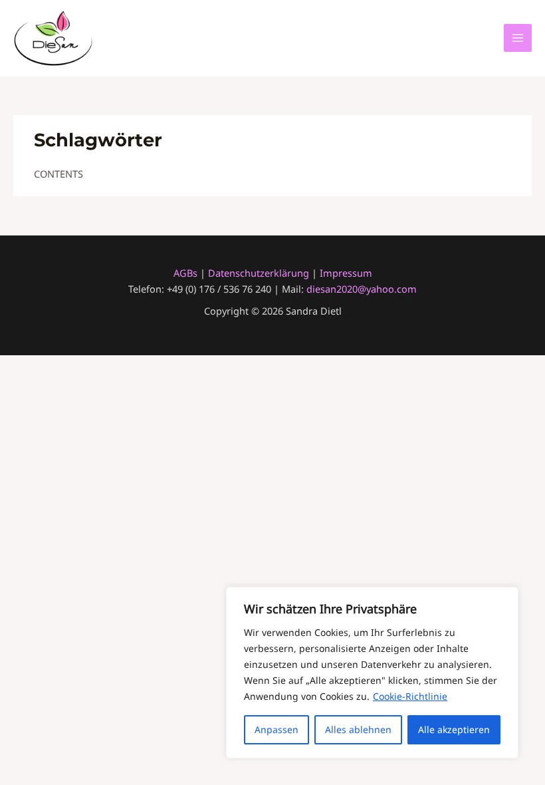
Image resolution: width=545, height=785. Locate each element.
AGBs (185, 272)
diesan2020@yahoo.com (361, 288)
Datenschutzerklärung (260, 272)
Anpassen (276, 729)
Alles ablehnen (358, 729)
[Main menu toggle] (518, 38)
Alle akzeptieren (454, 729)
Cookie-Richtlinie (410, 696)
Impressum (346, 272)
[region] (372, 672)
